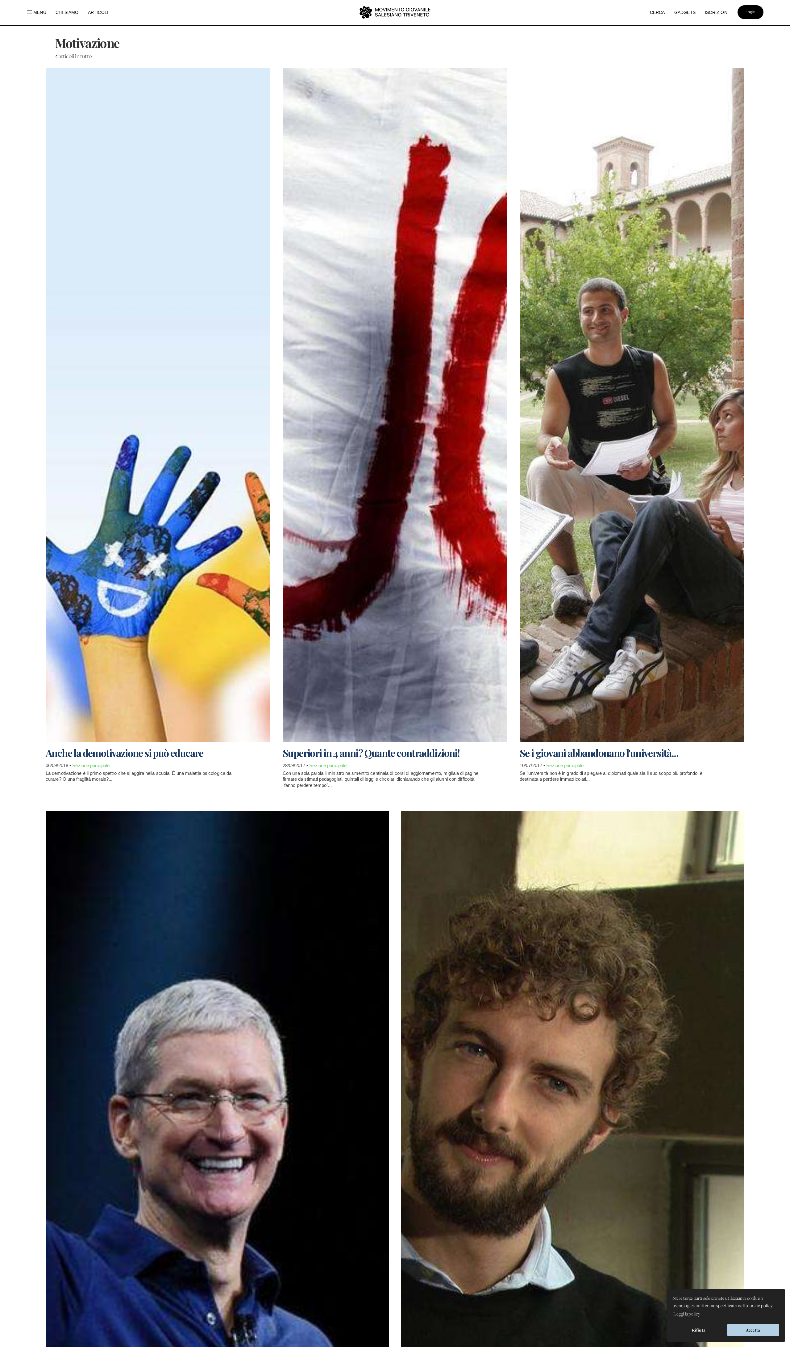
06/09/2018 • (59, 765)
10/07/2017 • (533, 765)
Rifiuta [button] (698, 1330)
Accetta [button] (753, 1330)
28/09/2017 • (296, 765)
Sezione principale (91, 765)
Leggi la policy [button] (686, 1314)
